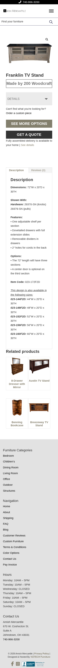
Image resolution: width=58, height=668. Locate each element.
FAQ (5, 523)
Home (6, 506)
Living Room (10, 473)
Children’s (9, 461)
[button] (47, 39)
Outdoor (8, 484)
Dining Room (10, 467)
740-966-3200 (31, 2)
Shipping (8, 518)
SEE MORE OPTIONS (29, 124)
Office (6, 479)
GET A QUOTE (29, 135)
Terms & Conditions (14, 547)
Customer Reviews (14, 535)
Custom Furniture (13, 541)
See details (27, 145)
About (6, 512)
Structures (9, 490)
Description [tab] (16, 170)
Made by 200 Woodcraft (29, 83)
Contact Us (9, 558)
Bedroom (8, 455)
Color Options (11, 552)
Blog (5, 529)
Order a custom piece (19, 113)
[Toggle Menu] (51, 11)
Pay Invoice (10, 564)
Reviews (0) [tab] (38, 170)
